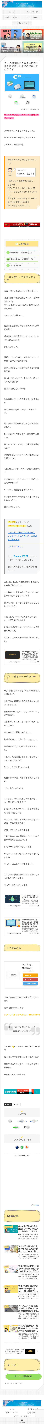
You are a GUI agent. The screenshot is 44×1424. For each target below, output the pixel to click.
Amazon (28, 975)
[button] (28, 102)
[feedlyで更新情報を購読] (22, 1147)
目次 (20, 244)
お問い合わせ (32, 1413)
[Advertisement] (22, 1179)
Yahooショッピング (31, 984)
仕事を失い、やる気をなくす (22, 253)
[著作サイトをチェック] (17, 1147)
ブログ (9, 1104)
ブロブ (18, 1104)
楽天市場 (28, 979)
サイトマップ (32, 1409)
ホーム (11, 1409)
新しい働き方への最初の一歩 (22, 259)
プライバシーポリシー (22, 1416)
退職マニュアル (11, 1413)
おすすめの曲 (16, 265)
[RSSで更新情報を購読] (27, 1147)
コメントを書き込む (23, 1376)
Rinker (32, 971)
